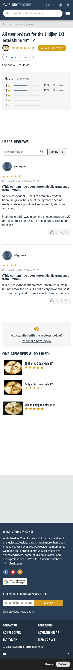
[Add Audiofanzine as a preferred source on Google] (15, 581)
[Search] (7, 13)
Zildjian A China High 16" (39, 384)
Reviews (23, 65)
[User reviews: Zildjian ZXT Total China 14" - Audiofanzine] (17, 5)
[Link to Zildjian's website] (32, 40)
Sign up (48, 602)
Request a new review (36, 341)
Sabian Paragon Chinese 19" (41, 405)
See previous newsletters (18, 611)
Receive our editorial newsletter (25, 594)
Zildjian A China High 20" (39, 363)
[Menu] (68, 13)
